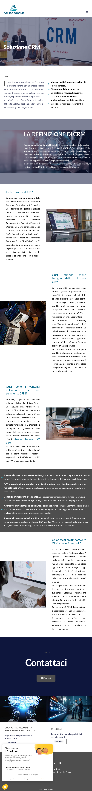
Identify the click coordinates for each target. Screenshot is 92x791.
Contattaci (55, 769)
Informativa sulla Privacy (61, 772)
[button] (46, 678)
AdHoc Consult (48, 790)
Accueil (7, 41)
